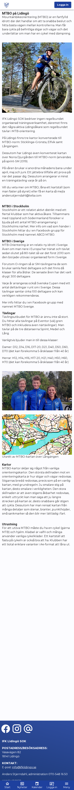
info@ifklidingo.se (24, 767)
